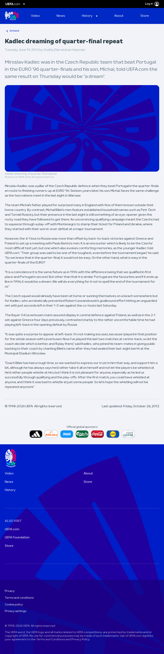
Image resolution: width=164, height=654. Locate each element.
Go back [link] (14, 31)
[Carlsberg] (82, 434)
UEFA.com (12, 529)
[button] (89, 16)
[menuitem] (38, 16)
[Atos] (66, 434)
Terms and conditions (19, 598)
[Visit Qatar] (128, 434)
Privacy (10, 591)
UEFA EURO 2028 (12, 16)
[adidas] (35, 434)
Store (88, 482)
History (10, 490)
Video (9, 473)
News (9, 482)
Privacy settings (15, 611)
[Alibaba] (51, 434)
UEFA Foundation (17, 537)
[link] (35, 16)
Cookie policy (14, 604)
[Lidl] (112, 434)
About (88, 473)
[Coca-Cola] (97, 434)
